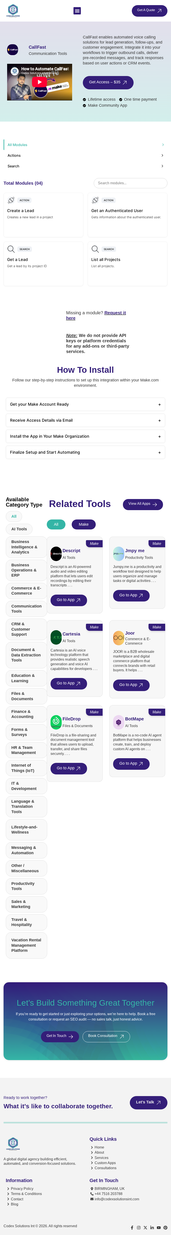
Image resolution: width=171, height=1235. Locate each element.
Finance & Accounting (22, 714)
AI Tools (19, 529)
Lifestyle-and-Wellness (24, 829)
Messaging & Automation (23, 850)
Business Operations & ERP (24, 570)
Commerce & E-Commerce (26, 590)
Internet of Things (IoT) (22, 768)
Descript (71, 550)
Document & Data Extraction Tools (26, 655)
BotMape (134, 718)
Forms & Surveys (19, 732)
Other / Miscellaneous (25, 868)
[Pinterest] (165, 1228)
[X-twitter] (145, 1228)
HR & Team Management (23, 750)
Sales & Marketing (20, 904)
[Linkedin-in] (152, 1228)
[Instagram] (139, 1228)
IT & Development (24, 786)
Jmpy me (135, 550)
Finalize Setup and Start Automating (85, 452)
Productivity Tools (23, 886)
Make (84, 524)
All (13, 516)
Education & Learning (23, 678)
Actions (14, 155)
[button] (77, 10)
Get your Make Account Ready (85, 404)
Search (13, 166)
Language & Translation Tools (22, 806)
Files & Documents (22, 696)
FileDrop (72, 718)
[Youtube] (159, 1228)
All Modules (17, 144)
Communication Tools (26, 608)
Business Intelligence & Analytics (24, 546)
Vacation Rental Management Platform (26, 945)
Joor (130, 633)
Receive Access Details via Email (85, 420)
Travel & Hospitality (21, 922)
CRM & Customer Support (20, 629)
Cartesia (71, 634)
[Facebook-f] (132, 1228)
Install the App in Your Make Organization (85, 436)
